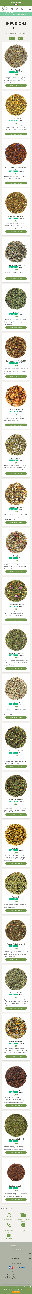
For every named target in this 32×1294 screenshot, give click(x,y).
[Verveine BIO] (16, 883)
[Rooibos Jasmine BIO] (16, 737)
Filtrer (12, 39)
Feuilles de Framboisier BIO (16, 265)
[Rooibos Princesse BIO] (16, 591)
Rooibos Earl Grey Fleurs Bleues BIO (16, 168)
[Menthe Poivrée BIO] (16, 786)
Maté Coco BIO (16, 458)
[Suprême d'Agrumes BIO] (16, 202)
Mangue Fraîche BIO (16, 1041)
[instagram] (14, 1277)
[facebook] (7, 1277)
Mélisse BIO (16, 312)
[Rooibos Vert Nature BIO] (16, 639)
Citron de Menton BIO (16, 410)
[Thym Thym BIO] (16, 56)
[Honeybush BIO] (16, 1076)
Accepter (16, 1292)
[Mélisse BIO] (16, 298)
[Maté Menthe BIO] (16, 979)
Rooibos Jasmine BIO (16, 751)
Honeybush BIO (16, 1090)
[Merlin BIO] (16, 542)
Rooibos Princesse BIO (16, 605)
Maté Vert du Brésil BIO (16, 1139)
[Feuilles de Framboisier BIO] (16, 251)
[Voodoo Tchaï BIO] (16, 105)
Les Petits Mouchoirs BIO (16, 507)
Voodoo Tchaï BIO (16, 119)
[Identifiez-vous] (16, 9)
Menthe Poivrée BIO (16, 800)
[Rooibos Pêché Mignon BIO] (16, 930)
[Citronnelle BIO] (16, 688)
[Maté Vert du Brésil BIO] (16, 1125)
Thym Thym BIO (16, 70)
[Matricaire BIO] (16, 834)
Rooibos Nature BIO (16, 1186)
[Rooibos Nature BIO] (16, 1172)
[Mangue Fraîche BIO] (16, 1028)
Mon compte (16, 1254)
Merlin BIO (16, 556)
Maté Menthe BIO (16, 993)
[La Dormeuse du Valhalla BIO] (16, 347)
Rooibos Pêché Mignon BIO (16, 944)
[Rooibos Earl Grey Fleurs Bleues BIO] (16, 153)
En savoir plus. (25, 1289)
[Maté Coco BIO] (16, 444)
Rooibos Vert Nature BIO (16, 653)
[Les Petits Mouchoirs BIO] (16, 493)
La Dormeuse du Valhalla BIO (16, 361)
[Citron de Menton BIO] (16, 396)
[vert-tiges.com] (16, 3)
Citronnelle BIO (16, 702)
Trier (20, 39)
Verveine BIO (16, 897)
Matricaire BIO (16, 848)
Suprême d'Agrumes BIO (16, 216)
